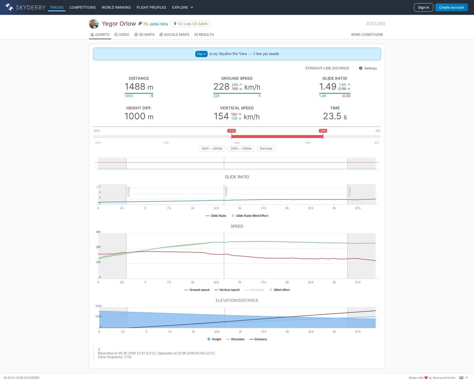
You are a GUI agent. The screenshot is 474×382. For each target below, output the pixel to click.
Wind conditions (367, 34)
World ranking (116, 7)
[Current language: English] (463, 377)
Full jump (266, 148)
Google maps (176, 34)
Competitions (82, 7)
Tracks (56, 7)
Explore (181, 7)
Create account (451, 7)
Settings (370, 68)
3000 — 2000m (212, 148)
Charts (102, 34)
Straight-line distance (327, 68)
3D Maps (147, 34)
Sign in (423, 7)
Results (206, 34)
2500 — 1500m (241, 148)
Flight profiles (151, 7)
